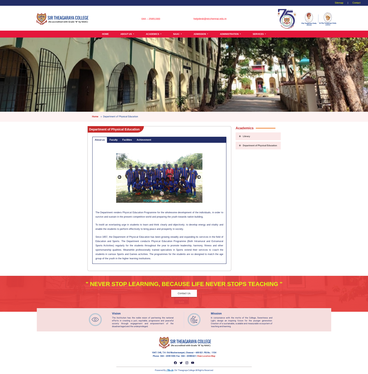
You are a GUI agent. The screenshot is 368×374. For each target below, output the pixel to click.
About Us (126, 34)
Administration (229, 34)
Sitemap (339, 3)
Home (95, 116)
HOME (105, 34)
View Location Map (206, 356)
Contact (356, 3)
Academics (153, 34)
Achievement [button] (144, 140)
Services (258, 34)
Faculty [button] (114, 140)
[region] (159, 178)
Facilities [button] (127, 140)
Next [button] (199, 177)
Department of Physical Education (114, 129)
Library (246, 136)
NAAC (176, 34)
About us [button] (100, 140)
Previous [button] (120, 177)
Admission (200, 34)
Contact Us (184, 293)
